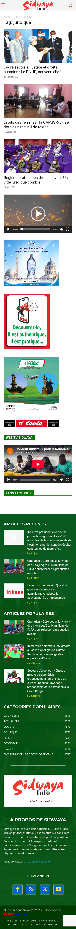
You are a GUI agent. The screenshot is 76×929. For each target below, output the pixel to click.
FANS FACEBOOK (19, 493)
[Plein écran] (67, 229)
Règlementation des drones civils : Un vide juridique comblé (36, 179)
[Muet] (61, 229)
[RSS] (31, 889)
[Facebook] (18, 889)
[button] (38, 213)
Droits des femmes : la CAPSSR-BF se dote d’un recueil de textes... (36, 124)
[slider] (35, 229)
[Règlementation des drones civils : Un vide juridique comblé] (38, 156)
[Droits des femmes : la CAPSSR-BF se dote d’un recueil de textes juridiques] (38, 101)
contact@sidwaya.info (37, 861)
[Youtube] (58, 889)
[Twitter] (45, 889)
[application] (38, 214)
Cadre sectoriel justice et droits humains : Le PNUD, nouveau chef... (33, 69)
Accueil (7, 16)
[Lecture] (8, 229)
